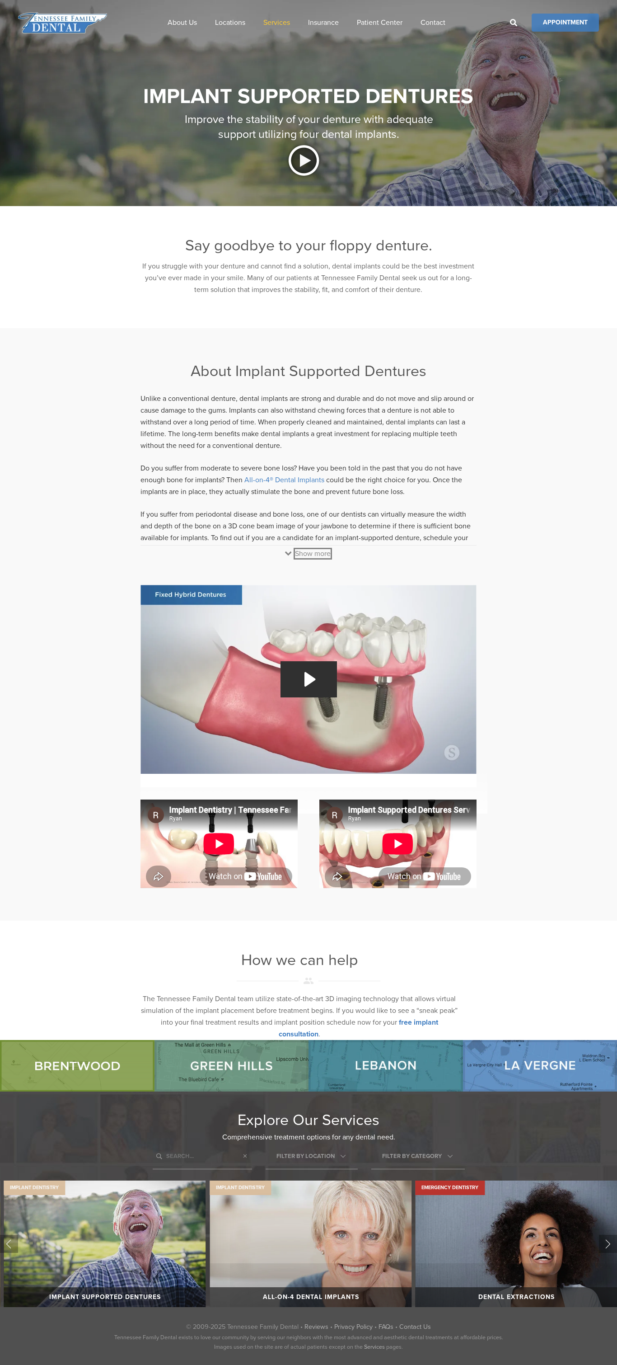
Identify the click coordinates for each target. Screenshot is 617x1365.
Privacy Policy (353, 1327)
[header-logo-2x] (62, 22)
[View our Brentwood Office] (77, 1066)
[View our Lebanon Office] (385, 1066)
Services (374, 1347)
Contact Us (415, 1327)
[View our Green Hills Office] (231, 1066)
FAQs (386, 1327)
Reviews (316, 1327)
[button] (203, 22)
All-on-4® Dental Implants (284, 480)
